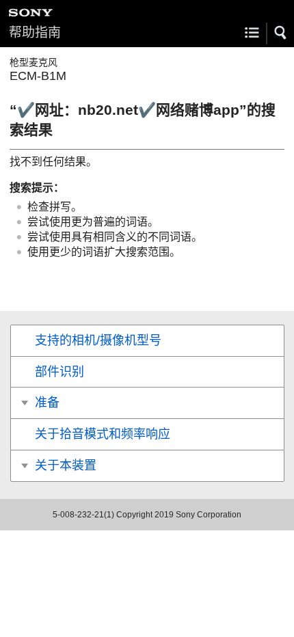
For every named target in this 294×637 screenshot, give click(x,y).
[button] (281, 32)
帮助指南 (35, 32)
